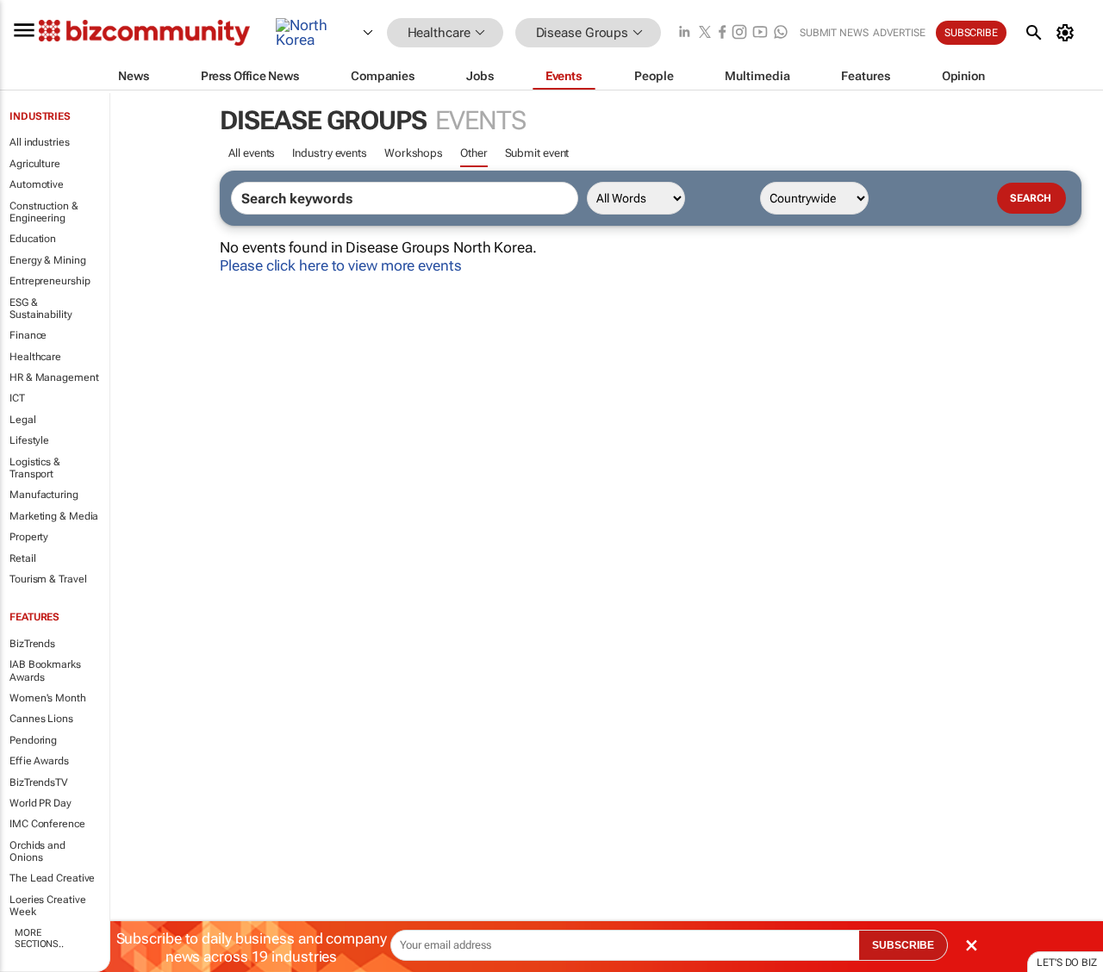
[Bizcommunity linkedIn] (684, 33)
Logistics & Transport (34, 468)
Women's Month (47, 698)
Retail (22, 558)
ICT (17, 398)
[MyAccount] (1068, 33)
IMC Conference (47, 824)
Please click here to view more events (340, 265)
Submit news (834, 33)
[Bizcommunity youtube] (760, 33)
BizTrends (32, 644)
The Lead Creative (52, 878)
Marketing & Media (53, 516)
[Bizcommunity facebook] (722, 33)
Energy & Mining (47, 260)
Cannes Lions (41, 719)
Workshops (413, 152)
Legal (22, 420)
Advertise (899, 33)
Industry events (329, 152)
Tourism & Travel (47, 579)
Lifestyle (29, 440)
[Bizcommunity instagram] (739, 33)
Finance (28, 335)
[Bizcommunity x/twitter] (705, 33)
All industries (39, 142)
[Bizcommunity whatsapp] (780, 33)
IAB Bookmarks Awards (45, 670)
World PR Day (40, 803)
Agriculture (34, 164)
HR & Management (54, 377)
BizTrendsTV (38, 782)
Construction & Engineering (43, 212)
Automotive (36, 184)
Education (32, 239)
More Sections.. (39, 938)
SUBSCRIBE (903, 945)
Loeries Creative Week (47, 906)
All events (251, 152)
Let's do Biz (1067, 962)
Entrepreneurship (49, 281)
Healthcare (35, 357)
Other (474, 152)
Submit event (537, 152)
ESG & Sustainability (40, 308)
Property (28, 537)
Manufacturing (43, 495)
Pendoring (33, 740)
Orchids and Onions (37, 851)
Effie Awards (39, 761)
